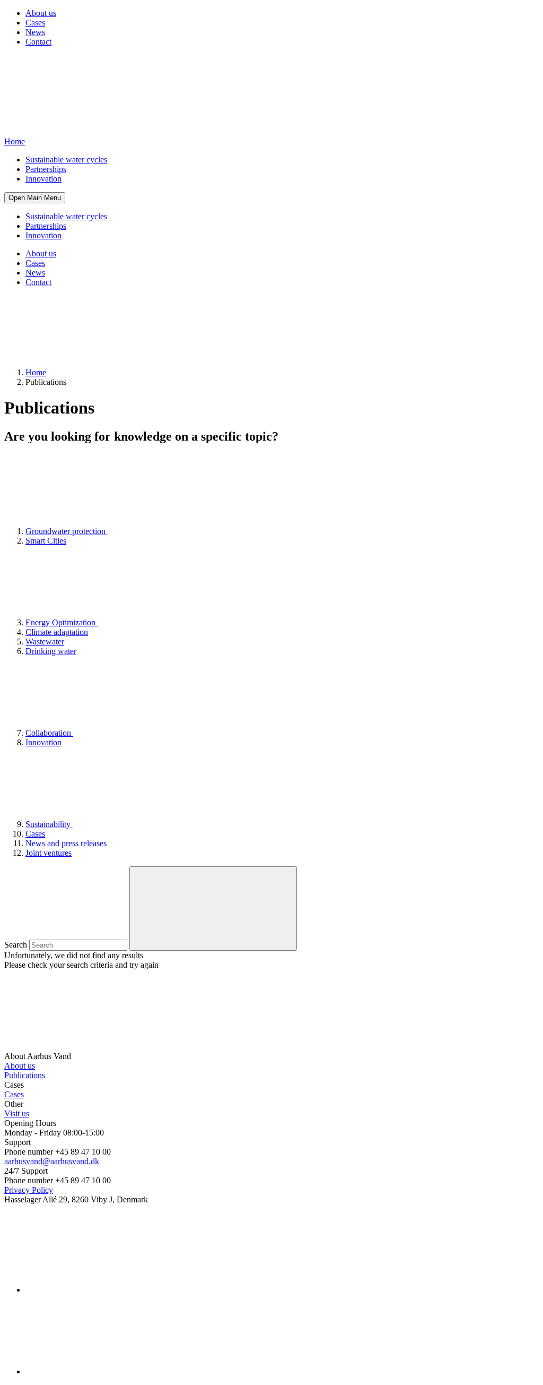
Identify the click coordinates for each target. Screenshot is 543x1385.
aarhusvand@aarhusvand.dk (51, 1161)
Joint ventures (48, 852)
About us (40, 13)
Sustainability (49, 824)
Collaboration (49, 732)
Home (35, 372)
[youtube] (105, 1371)
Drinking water (50, 651)
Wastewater (44, 641)
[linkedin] (105, 1289)
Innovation (43, 178)
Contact (38, 41)
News (35, 32)
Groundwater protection (66, 531)
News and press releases (66, 843)
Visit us (16, 1113)
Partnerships (45, 169)
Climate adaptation (56, 631)
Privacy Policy (28, 1189)
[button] (34, 197)
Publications (24, 1075)
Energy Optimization (61, 622)
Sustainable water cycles (66, 159)
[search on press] (213, 908)
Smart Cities (45, 540)
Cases (35, 22)
